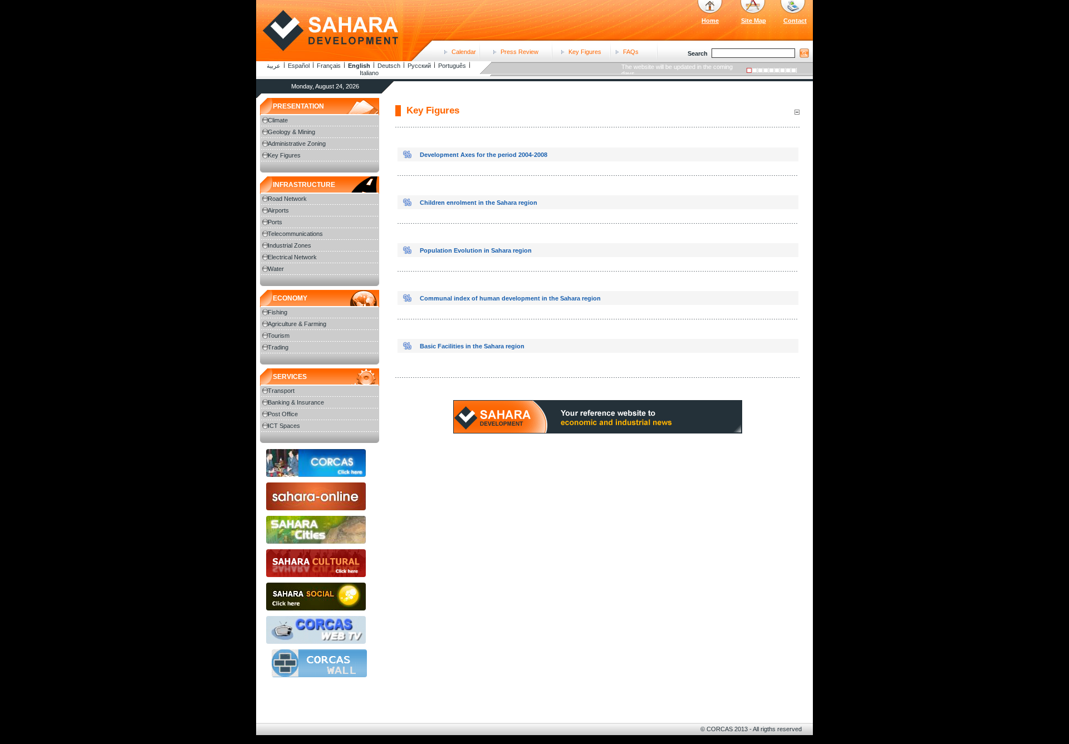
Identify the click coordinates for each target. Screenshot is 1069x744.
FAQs (631, 51)
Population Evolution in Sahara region (476, 250)
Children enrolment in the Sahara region (478, 202)
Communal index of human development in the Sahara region (510, 298)
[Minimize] (796, 111)
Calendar (464, 51)
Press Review (519, 51)
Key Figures (584, 51)
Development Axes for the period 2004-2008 (483, 154)
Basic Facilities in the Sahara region (472, 346)
